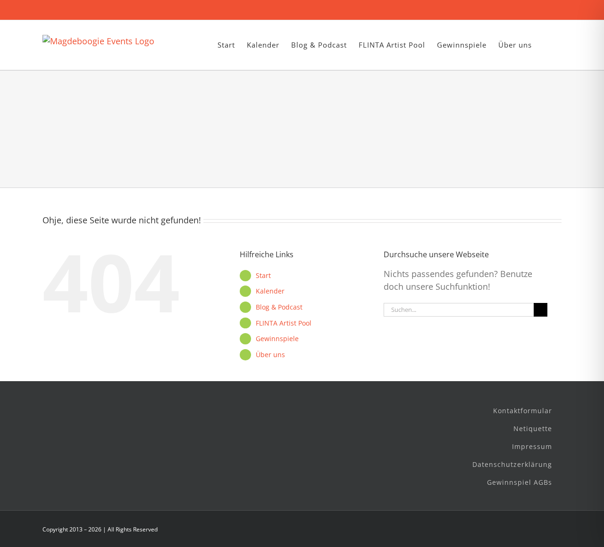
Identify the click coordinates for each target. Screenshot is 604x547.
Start (263, 275)
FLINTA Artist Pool (283, 322)
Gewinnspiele (277, 338)
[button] (547, 45)
